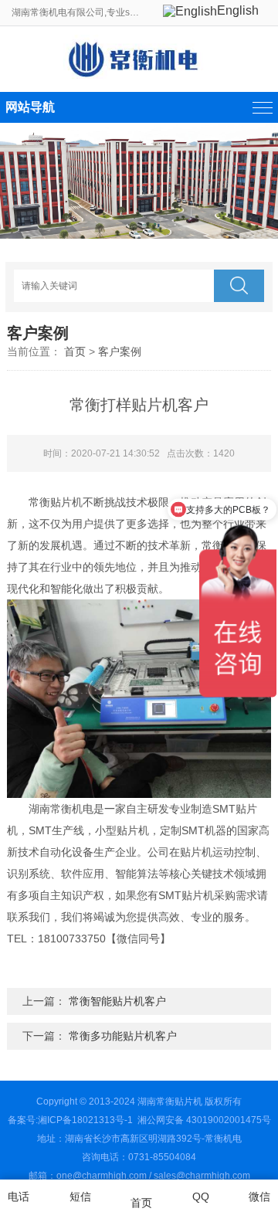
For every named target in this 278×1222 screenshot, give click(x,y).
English (238, 10)
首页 (75, 351)
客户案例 (119, 351)
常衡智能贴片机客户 (117, 1001)
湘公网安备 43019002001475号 (203, 1120)
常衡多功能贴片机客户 (123, 1036)
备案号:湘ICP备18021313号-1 (70, 1120)
